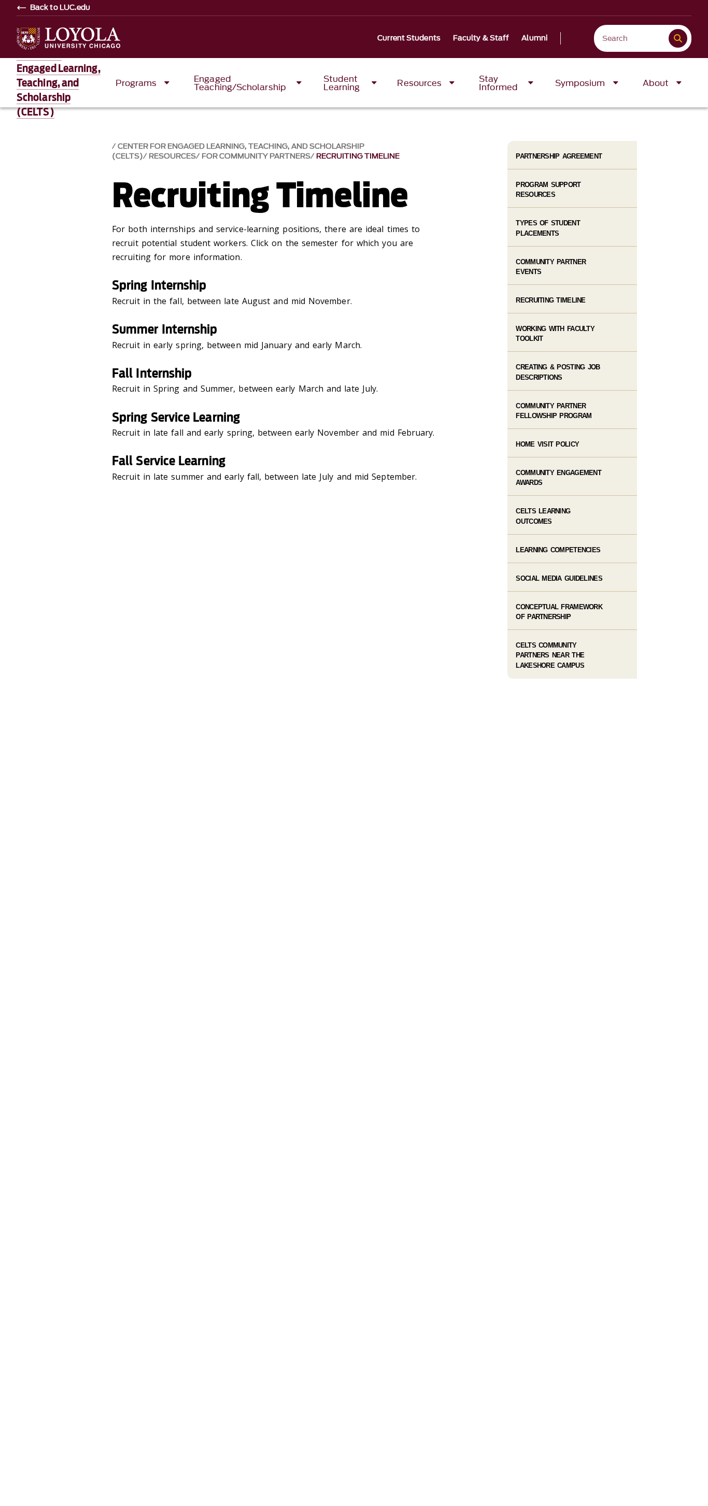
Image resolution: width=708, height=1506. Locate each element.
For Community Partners (256, 156)
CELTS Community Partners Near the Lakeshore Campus (550, 655)
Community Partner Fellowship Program (553, 411)
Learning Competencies (558, 550)
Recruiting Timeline (358, 156)
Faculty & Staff (481, 38)
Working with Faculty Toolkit (555, 333)
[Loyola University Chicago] (68, 38)
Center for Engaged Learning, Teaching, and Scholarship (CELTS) (59, 83)
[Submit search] (678, 38)
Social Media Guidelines (559, 578)
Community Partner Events (551, 267)
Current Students (409, 38)
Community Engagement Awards (558, 477)
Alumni (534, 38)
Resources (172, 156)
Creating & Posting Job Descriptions (558, 372)
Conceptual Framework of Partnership (559, 612)
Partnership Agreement (559, 156)
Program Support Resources (548, 189)
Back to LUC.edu (60, 7)
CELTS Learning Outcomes (543, 516)
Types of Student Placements (547, 228)
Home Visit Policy (547, 444)
